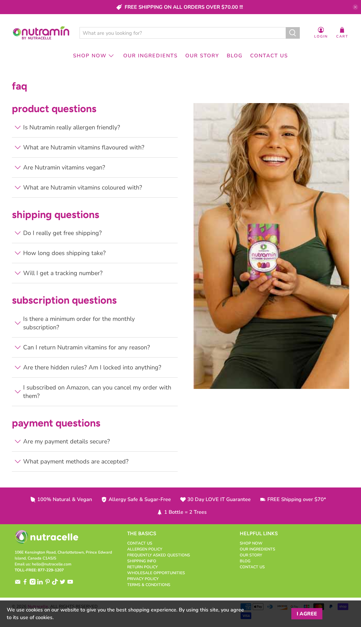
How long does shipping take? (64, 253)
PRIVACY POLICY (143, 579)
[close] (355, 7)
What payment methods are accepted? (76, 461)
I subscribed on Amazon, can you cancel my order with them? (97, 391)
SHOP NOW (90, 55)
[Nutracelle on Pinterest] (48, 583)
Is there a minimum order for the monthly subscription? (79, 323)
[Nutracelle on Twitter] (63, 583)
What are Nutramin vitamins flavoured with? (83, 147)
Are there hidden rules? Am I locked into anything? (92, 367)
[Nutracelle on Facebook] (25, 583)
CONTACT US (269, 55)
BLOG (235, 55)
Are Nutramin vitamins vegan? (64, 167)
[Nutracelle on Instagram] (33, 583)
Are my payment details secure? (66, 441)
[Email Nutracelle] (18, 583)
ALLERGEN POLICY (144, 549)
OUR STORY (202, 55)
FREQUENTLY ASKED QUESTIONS (158, 555)
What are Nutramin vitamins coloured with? (82, 187)
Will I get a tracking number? (63, 273)
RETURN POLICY (142, 567)
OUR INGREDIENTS (150, 55)
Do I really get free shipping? (62, 233)
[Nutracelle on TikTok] (55, 583)
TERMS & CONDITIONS (148, 584)
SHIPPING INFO (141, 561)
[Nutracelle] (41, 33)
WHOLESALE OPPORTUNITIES (156, 573)
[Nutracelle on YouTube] (70, 583)
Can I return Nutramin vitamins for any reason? (86, 347)
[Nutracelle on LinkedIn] (40, 583)
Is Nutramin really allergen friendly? (71, 127)
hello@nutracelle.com (51, 564)
